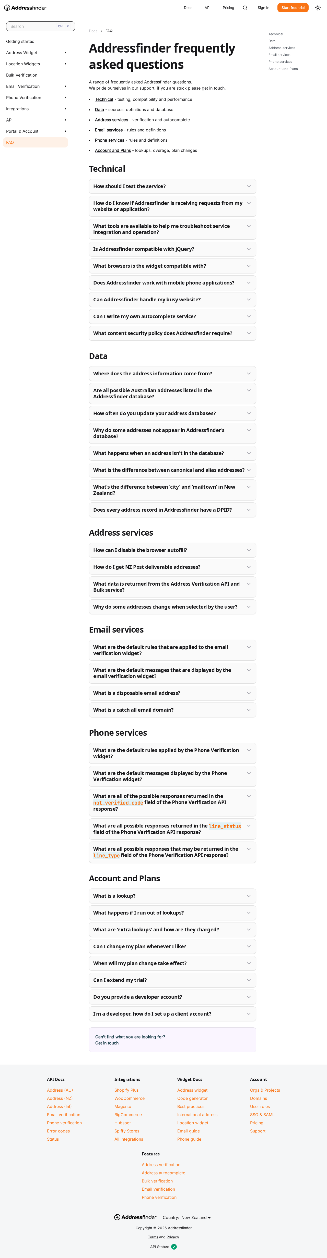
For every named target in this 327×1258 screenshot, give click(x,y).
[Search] (245, 7)
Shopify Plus (126, 1090)
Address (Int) (59, 1106)
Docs (188, 7)
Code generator (192, 1098)
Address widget (192, 1090)
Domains (258, 1098)
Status (53, 1139)
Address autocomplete (163, 1172)
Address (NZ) (60, 1098)
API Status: (159, 1246)
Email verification (63, 1114)
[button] (35, 52)
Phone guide (189, 1139)
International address (197, 1114)
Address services (281, 48)
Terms (153, 1237)
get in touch (213, 88)
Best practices (190, 1106)
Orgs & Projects (265, 1090)
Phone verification (64, 1122)
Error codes (58, 1130)
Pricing (228, 7)
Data (271, 41)
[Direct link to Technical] (85, 170)
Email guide (188, 1130)
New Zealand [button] (194, 1217)
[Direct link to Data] (85, 357)
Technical (275, 34)
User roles (260, 1106)
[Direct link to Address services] (85, 534)
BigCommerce (128, 1114)
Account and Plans (283, 69)
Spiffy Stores (126, 1130)
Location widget (192, 1122)
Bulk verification (157, 1180)
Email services (279, 55)
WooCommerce (129, 1098)
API (208, 7)
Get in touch (107, 1042)
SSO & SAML (262, 1114)
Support (257, 1130)
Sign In (263, 7)
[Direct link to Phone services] (85, 734)
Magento (122, 1106)
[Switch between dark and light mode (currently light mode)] (318, 8)
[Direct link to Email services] (85, 630)
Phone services (280, 62)
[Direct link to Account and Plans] (85, 879)
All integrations (128, 1139)
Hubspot (122, 1122)
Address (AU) (60, 1090)
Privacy (173, 1237)
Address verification (161, 1164)
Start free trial (293, 7)
